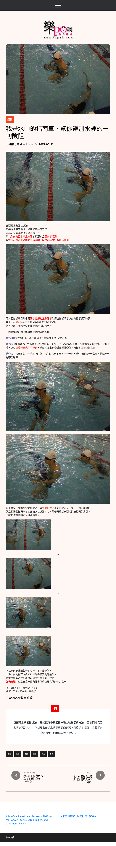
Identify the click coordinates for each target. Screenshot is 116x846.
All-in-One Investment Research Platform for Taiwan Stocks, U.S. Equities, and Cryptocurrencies (29, 820)
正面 (26, 754)
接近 (9, 754)
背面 (51, 754)
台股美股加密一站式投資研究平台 (78, 816)
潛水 (43, 754)
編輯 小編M (15, 144)
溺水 (34, 754)
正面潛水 (15, 322)
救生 (17, 754)
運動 (9, 119)
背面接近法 (48, 507)
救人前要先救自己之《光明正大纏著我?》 (83, 779)
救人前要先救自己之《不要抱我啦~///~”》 (33, 778)
